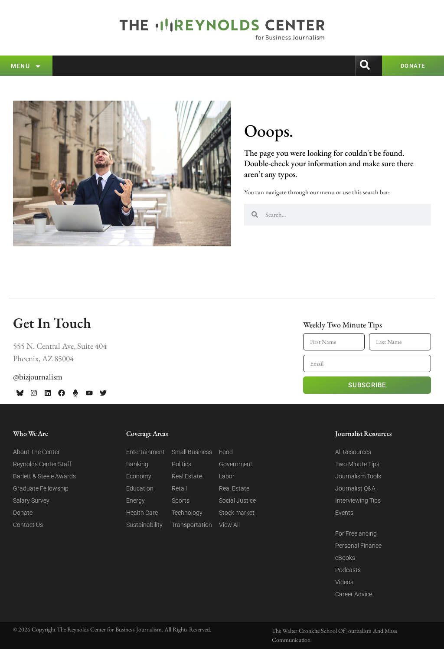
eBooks (345, 557)
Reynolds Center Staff (42, 464)
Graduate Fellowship (41, 488)
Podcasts (348, 569)
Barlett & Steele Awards (44, 476)
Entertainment (145, 451)
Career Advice (353, 594)
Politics (181, 464)
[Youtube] (89, 393)
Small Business (192, 451)
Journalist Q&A (355, 488)
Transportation (192, 524)
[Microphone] (75, 393)
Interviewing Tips (358, 500)
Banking (137, 464)
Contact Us (28, 524)
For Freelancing (356, 533)
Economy (138, 476)
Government (235, 464)
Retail (179, 488)
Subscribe (367, 385)
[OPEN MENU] (38, 66)
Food (226, 451)
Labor (227, 476)
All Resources (353, 451)
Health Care (142, 512)
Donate (23, 512)
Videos (344, 582)
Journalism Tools (358, 476)
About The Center (36, 451)
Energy (135, 500)
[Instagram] (34, 393)
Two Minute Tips (357, 464)
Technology (187, 512)
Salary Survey (31, 500)
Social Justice (237, 500)
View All (229, 524)
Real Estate (187, 476)
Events (344, 512)
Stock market (237, 512)
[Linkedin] (48, 393)
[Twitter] (103, 393)
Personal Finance (358, 545)
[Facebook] (62, 393)
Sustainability (144, 524)
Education (139, 488)
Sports (180, 500)
